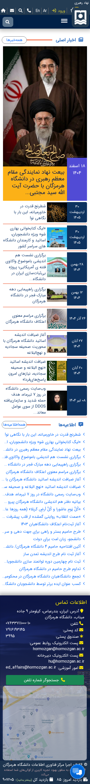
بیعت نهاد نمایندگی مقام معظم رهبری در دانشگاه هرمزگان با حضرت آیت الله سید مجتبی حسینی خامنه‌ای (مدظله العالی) (42, 449)
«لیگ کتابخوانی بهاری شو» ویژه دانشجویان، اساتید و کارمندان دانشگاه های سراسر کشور (42, 442)
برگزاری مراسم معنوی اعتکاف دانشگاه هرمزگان (44, 472)
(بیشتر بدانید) (24, 780)
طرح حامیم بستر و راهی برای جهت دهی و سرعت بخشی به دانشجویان (42, 531)
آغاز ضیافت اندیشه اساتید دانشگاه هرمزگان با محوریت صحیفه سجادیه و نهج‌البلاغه (42, 479)
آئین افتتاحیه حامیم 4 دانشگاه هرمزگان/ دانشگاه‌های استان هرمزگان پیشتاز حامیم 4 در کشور (42, 546)
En (38, 11)
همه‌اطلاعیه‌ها (14, 424)
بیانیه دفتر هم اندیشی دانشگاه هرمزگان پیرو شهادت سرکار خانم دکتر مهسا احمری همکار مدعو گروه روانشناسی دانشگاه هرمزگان (42, 502)
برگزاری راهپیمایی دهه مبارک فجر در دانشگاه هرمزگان (42, 464)
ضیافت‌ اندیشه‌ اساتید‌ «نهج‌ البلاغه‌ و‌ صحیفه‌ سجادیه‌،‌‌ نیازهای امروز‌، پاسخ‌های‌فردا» (42, 487)
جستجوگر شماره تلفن (42, 680)
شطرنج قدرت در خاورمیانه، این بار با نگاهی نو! (43, 434)
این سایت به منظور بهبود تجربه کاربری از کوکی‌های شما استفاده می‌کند (43, 772)
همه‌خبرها (14, 40)
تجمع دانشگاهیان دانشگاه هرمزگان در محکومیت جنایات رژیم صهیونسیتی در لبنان (42, 576)
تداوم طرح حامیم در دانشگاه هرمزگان (50, 569)
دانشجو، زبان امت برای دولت (57, 539)
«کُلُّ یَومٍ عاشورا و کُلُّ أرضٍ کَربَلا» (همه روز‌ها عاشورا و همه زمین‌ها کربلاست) (42, 509)
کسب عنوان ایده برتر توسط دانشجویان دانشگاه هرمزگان (42, 584)
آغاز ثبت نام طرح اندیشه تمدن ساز (53, 554)
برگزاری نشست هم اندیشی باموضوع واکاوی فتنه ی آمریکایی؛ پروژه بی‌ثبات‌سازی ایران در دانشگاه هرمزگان (42, 457)
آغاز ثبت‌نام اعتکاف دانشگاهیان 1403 (51, 524)
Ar (45, 11)
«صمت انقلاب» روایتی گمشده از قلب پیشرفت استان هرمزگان (42, 517)
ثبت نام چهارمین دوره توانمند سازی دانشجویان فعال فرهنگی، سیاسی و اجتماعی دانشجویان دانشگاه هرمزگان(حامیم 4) (42, 561)
